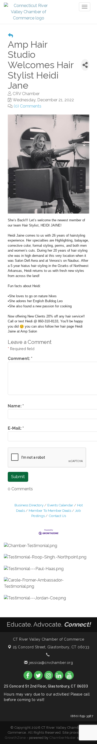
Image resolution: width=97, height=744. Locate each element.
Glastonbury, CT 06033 (51, 647)
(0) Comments (27, 106)
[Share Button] (85, 65)
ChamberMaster (62, 738)
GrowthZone (15, 738)
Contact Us (57, 516)
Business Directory (28, 505)
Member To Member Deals (50, 510)
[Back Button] (10, 35)
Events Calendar (60, 505)
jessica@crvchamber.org (50, 663)
